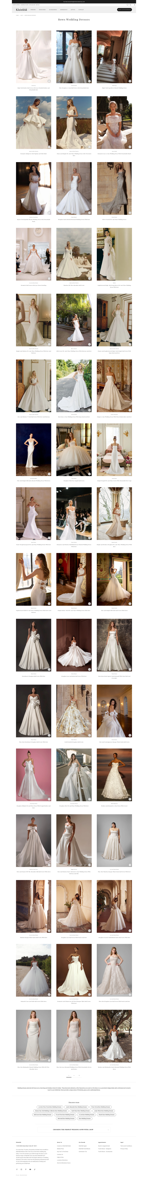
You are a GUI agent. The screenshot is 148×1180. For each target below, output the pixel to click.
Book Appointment (124, 9)
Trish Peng (114, 85)
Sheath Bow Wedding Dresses (106, 1114)
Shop (21, 15)
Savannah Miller (33, 478)
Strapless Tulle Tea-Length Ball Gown (74, 480)
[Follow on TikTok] (35, 1169)
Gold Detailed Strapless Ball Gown (74, 742)
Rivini (114, 282)
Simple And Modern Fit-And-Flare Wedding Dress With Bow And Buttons (33, 352)
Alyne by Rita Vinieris (33, 151)
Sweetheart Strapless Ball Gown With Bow (33, 676)
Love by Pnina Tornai (33, 282)
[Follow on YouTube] (30, 1169)
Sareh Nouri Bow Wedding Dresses (80, 1111)
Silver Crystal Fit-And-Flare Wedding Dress (114, 219)
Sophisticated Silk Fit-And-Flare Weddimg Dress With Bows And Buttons (33, 611)
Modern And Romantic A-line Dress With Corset (114, 806)
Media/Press (60, 1148)
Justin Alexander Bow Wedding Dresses (76, 1107)
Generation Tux (83, 1151)
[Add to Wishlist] (49, 81)
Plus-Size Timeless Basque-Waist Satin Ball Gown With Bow (114, 871)
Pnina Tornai (74, 217)
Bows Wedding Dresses (30, 15)
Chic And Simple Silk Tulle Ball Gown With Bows (114, 610)
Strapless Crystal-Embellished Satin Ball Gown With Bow (114, 937)
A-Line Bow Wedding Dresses (86, 1114)
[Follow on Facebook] (17, 1169)
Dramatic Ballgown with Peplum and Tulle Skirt (33, 153)
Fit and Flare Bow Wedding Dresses (65, 1114)
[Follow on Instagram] (21, 1169)
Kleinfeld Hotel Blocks (84, 1148)
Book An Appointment (104, 1146)
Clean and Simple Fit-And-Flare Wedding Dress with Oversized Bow (74, 154)
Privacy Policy (124, 1148)
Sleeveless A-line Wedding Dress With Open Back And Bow (74, 417)
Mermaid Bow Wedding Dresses (66, 1118)
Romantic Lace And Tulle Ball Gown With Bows (33, 1001)
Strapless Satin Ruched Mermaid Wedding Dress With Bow (74, 219)
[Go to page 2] (79, 1075)
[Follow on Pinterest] (26, 1169)
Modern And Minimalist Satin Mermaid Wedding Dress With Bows (114, 1068)
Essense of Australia (34, 217)
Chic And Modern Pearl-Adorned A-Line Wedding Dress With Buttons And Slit (73, 872)
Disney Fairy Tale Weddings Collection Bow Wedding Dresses (51, 1111)
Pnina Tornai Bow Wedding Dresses (100, 1107)
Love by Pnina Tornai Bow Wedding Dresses (49, 1107)
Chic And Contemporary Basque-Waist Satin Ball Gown (114, 742)
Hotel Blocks (32, 4)
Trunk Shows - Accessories (105, 1151)
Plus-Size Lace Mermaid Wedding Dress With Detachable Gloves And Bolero (74, 1068)
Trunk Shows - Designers (104, 1148)
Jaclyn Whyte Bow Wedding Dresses (103, 1111)
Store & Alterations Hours (63, 1163)
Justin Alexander (114, 414)
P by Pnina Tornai (33, 803)
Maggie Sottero (74, 869)
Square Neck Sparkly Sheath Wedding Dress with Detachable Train (33, 220)
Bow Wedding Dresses (85, 1118)
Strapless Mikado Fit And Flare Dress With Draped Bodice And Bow (34, 806)
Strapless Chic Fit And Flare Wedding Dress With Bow (74, 806)
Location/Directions (62, 1160)
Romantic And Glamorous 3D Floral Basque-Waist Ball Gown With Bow (74, 1002)
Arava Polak (114, 151)
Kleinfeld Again (24, 4)
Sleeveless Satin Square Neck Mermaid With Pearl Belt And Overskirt (114, 677)
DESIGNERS (42, 9)
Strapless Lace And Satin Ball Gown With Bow (74, 676)
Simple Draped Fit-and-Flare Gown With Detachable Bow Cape (114, 480)
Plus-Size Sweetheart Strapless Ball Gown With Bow (33, 742)
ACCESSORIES (53, 9)
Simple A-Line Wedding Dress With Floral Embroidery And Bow (114, 417)
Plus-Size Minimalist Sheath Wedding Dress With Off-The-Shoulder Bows (34, 1068)
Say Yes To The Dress (62, 1151)
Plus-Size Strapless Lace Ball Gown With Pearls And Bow (114, 1001)
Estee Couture (74, 348)
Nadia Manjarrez (114, 803)
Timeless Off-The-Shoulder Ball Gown (74, 285)
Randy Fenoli (114, 542)
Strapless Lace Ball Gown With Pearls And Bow (74, 937)
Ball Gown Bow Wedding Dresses (42, 1114)
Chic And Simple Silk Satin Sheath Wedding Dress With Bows (33, 480)
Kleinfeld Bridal (16, 4)
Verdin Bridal (74, 85)
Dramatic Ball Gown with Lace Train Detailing (33, 285)
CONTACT (81, 9)
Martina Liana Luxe (34, 869)
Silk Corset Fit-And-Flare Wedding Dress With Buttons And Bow (74, 351)
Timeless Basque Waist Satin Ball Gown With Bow (33, 937)
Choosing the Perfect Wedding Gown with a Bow (73, 1130)
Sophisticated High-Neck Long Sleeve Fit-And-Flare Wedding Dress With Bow (114, 286)
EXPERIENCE (63, 9)
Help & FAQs (60, 1157)
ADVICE (73, 9)
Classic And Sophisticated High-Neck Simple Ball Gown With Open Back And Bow (114, 352)
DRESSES (33, 9)
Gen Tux (37, 4)
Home (17, 15)
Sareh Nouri (74, 478)
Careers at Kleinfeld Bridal (64, 1146)
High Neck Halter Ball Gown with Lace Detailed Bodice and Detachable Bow (34, 89)
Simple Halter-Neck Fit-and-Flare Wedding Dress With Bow (74, 610)
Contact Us (60, 1154)
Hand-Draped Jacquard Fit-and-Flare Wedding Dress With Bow (33, 544)
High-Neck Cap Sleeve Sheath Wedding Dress (114, 88)
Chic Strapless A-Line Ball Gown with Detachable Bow (74, 88)
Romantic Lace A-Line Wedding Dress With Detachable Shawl (114, 153)
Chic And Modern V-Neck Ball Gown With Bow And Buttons (34, 417)
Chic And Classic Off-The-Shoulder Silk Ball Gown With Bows (34, 871)
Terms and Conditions (126, 1146)
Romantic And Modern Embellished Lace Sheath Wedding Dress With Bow (74, 545)
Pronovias (34, 85)
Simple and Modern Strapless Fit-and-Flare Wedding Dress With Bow (114, 545)
